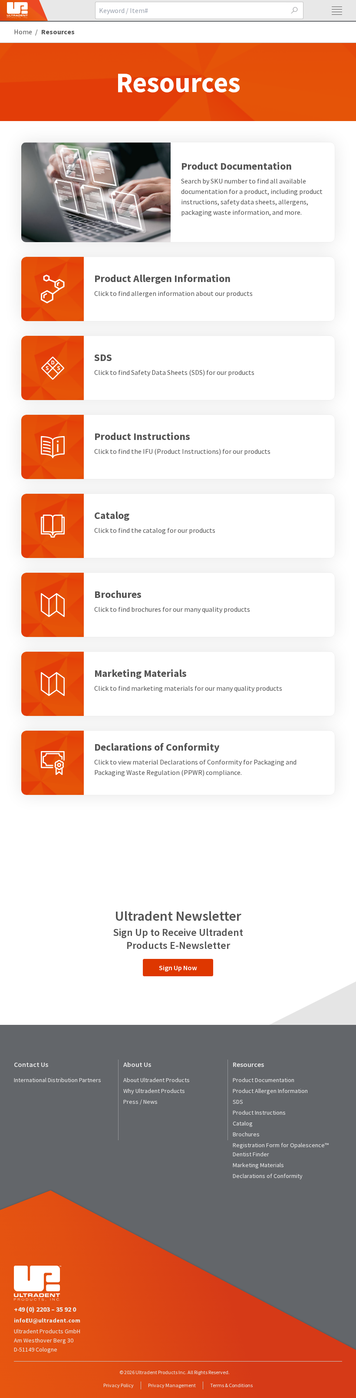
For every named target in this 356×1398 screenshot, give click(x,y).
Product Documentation (263, 1080)
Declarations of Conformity (268, 1176)
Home (23, 31)
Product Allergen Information (270, 1091)
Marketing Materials (258, 1165)
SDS (238, 1102)
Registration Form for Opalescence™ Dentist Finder (281, 1149)
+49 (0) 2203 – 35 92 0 (45, 1309)
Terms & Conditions (231, 1385)
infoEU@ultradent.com (47, 1320)
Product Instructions (259, 1112)
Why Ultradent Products (154, 1091)
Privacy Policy (118, 1385)
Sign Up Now (178, 967)
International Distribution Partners (57, 1080)
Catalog (243, 1123)
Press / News (140, 1102)
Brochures (246, 1134)
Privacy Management (172, 1385)
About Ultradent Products (156, 1080)
